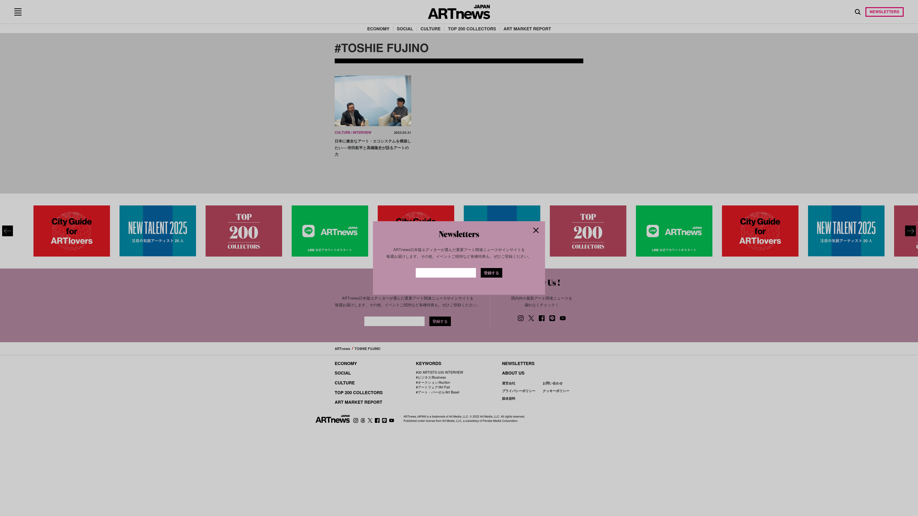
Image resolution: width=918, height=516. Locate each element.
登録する (491, 272)
